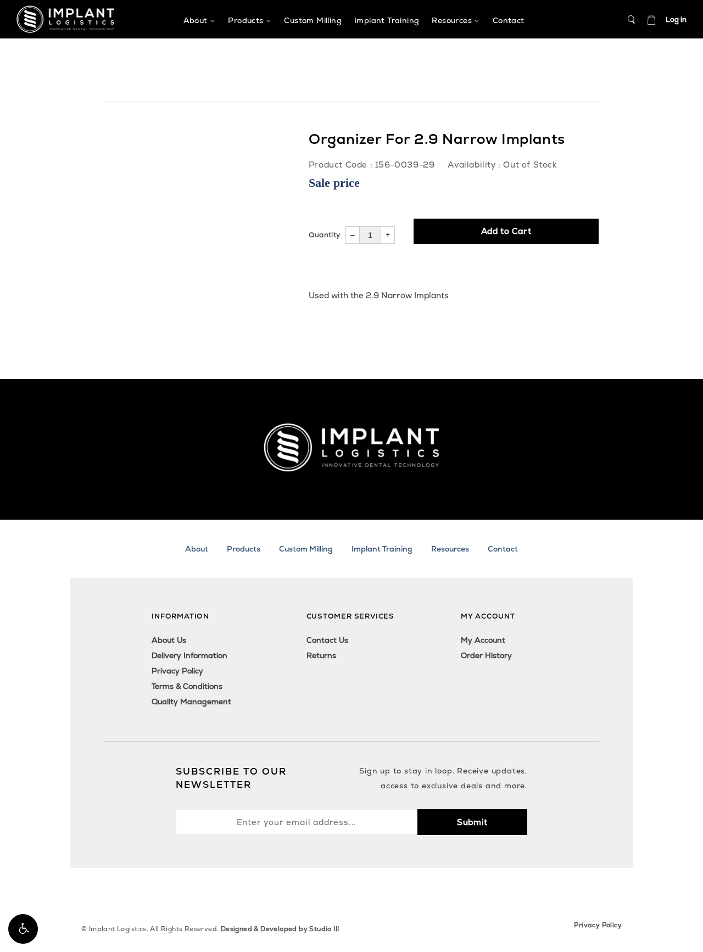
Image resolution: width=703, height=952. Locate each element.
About (196, 549)
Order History (486, 655)
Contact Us (327, 640)
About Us (169, 640)
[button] (23, 929)
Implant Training (382, 549)
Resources (450, 549)
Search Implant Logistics (631, 20)
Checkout (651, 20)
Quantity (324, 235)
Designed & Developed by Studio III (280, 929)
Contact (503, 549)
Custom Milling (306, 549)
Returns (321, 655)
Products (243, 549)
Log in (676, 19)
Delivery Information (189, 655)
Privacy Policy (177, 671)
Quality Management (191, 701)
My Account (483, 640)
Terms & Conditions (187, 686)
